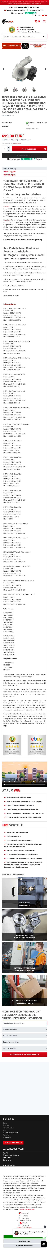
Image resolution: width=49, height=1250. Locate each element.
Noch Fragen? (9, 171)
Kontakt (6, 1135)
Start (5, 1123)
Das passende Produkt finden (24, 1054)
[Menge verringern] (8, 150)
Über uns (6, 1125)
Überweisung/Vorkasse (11, 1155)
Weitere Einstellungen (24, 1227)
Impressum (7, 1137)
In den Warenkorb (29, 149)
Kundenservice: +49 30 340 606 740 (25, 7)
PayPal (5, 1153)
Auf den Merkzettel (25, 155)
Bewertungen (9, 174)
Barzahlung (7, 1160)
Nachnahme (7, 1157)
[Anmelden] (35, 15)
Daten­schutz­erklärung (26, 1209)
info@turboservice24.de (16, 10)
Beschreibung (9, 168)
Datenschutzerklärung (10, 1132)
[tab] (24, 168)
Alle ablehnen (24, 1241)
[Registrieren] (40, 15)
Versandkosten (17, 143)
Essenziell (25, 1213)
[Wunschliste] (32, 15)
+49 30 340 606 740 (36, 10)
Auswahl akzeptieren (24, 1246)
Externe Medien (25, 1220)
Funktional (25, 1225)
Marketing (25, 1218)
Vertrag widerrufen (13, 1142)
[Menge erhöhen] (8, 147)
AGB (4, 1130)
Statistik (25, 1215)
